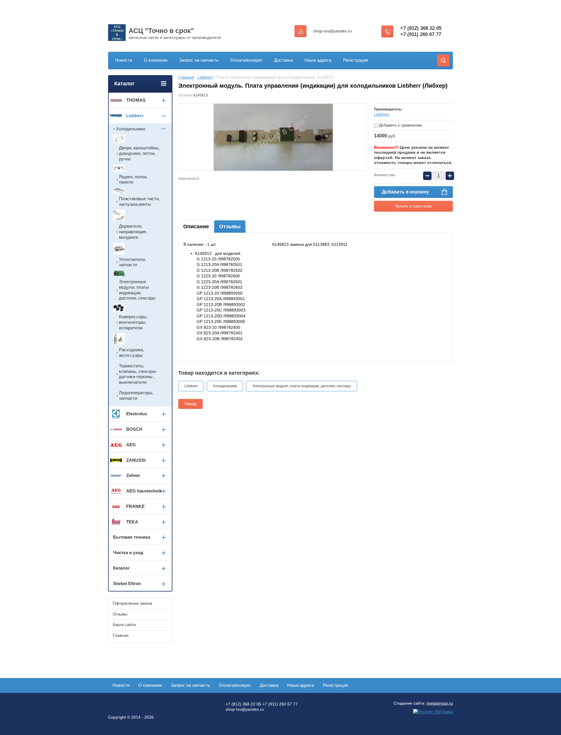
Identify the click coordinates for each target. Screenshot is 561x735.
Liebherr (205, 77)
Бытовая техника (131, 537)
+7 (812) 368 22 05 (420, 28)
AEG (131, 444)
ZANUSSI (136, 460)
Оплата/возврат (246, 60)
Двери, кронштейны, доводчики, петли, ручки (139, 153)
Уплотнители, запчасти (132, 262)
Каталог (121, 567)
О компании (155, 60)
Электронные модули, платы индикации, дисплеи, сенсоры (301, 386)
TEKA (132, 521)
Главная (186, 77)
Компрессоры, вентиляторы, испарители (133, 322)
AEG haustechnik (144, 490)
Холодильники (225, 386)
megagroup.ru (440, 703)
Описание (196, 226)
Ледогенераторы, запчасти (136, 395)
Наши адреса (317, 60)
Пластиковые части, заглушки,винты (139, 201)
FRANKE (135, 506)
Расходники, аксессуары (131, 352)
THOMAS (136, 100)
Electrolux (136, 413)
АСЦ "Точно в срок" (161, 30)
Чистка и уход (128, 552)
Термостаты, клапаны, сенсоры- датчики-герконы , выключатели (138, 374)
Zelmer (133, 475)
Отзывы (229, 226)
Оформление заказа (132, 603)
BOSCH (134, 429)
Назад (190, 403)
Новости (123, 60)
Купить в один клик (414, 206)
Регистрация (355, 60)
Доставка (283, 60)
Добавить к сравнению (400, 125)
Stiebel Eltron (127, 583)
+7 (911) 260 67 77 (420, 34)
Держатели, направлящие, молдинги (133, 232)
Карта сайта (124, 624)
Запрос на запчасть (199, 60)
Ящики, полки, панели (133, 179)
